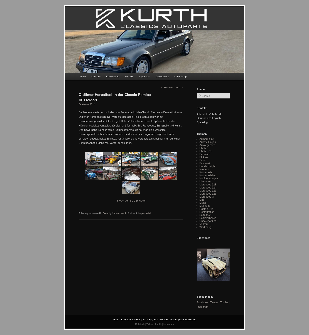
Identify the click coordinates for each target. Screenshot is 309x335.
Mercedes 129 (207, 193)
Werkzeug (205, 227)
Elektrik (203, 157)
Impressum (144, 76)
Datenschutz (162, 76)
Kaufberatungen (208, 178)
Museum (204, 205)
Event (106, 213)
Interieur (204, 169)
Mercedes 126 (207, 190)
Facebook (202, 302)
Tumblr (224, 302)
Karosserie (205, 172)
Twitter (214, 302)
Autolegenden (207, 145)
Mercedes (205, 181)
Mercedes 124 (207, 187)
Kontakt (129, 76)
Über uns (96, 76)
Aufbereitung (206, 138)
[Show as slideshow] (131, 200)
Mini (201, 199)
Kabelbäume (112, 76)
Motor (202, 202)
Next (179, 87)
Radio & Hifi (206, 208)
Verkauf (203, 223)
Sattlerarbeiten (207, 217)
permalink (146, 213)
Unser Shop (180, 76)
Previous (167, 87)
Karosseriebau (207, 175)
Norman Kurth (119, 213)
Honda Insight (207, 166)
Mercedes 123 (207, 184)
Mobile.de (140, 324)
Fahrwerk (204, 163)
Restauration (206, 211)
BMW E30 (205, 151)
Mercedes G (206, 196)
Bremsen (204, 154)
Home (83, 76)
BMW (202, 148)
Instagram (203, 306)
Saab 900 (204, 214)
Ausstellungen (207, 141)
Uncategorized (207, 220)
